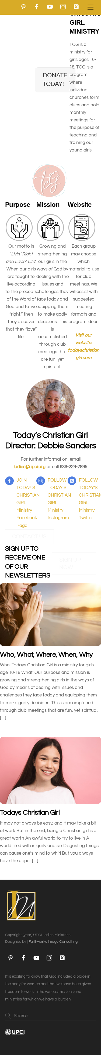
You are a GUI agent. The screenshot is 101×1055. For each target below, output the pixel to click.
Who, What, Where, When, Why (46, 654)
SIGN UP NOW (70, 563)
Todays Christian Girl (30, 812)
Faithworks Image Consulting (53, 942)
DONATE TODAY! (55, 79)
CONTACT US (29, 536)
